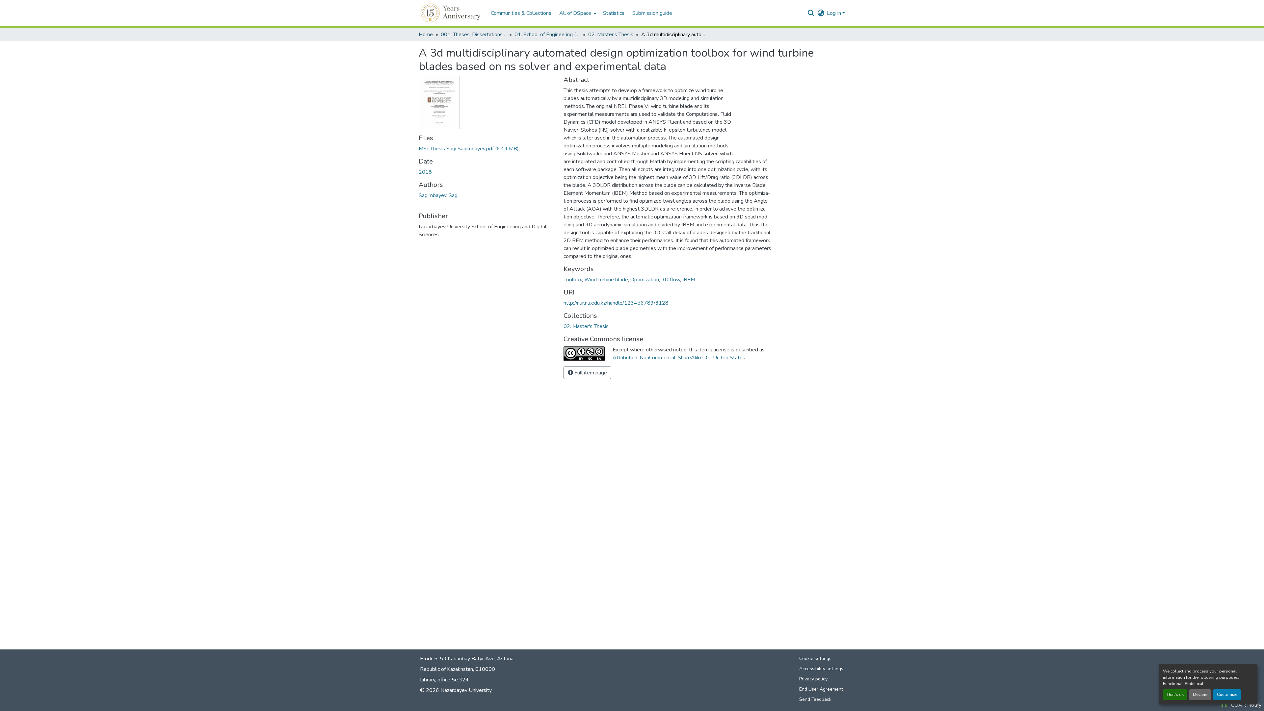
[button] (451, 13)
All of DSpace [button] (575, 13)
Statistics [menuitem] (613, 13)
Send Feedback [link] (815, 699)
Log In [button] (834, 13)
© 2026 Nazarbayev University (456, 690)
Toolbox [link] (573, 279)
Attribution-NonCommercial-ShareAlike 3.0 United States (679, 357)
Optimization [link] (644, 279)
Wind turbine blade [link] (606, 279)
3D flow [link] (670, 279)
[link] (487, 149)
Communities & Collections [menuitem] (521, 13)
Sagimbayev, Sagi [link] (439, 195)
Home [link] (426, 34)
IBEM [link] (688, 279)
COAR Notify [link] (1246, 705)
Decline (1200, 695)
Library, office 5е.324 (444, 679)
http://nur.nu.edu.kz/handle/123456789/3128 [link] (616, 303)
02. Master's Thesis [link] (610, 34)
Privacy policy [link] (813, 679)
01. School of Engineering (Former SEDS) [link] (547, 34)
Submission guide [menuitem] (652, 13)
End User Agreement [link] (821, 689)
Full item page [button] (590, 372)
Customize (1227, 695)
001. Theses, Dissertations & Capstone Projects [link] (474, 34)
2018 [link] (425, 172)
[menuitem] (577, 13)
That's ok (1175, 695)
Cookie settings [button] (815, 658)
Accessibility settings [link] (821, 669)
